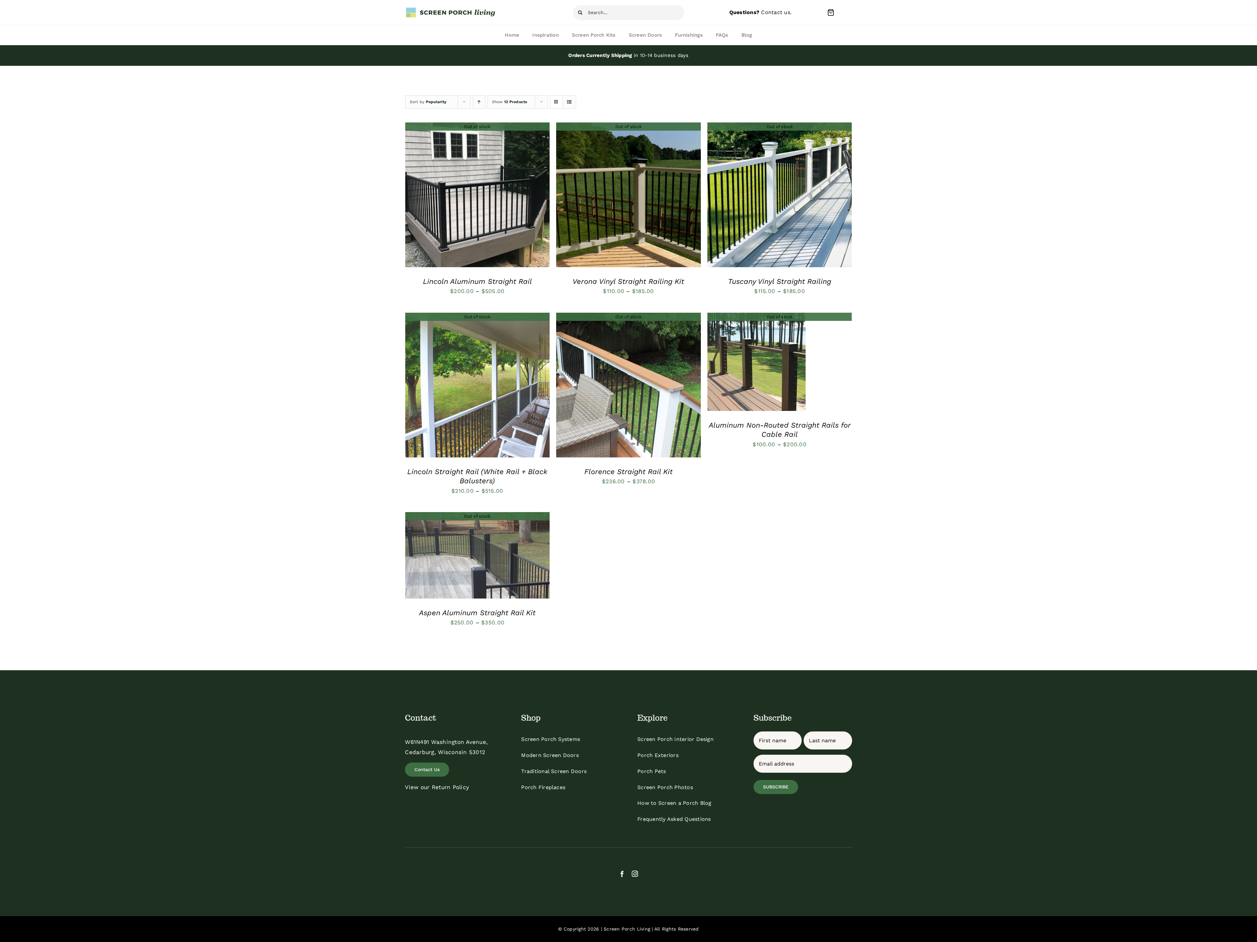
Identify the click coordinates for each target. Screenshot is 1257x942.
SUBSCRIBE (776, 786)
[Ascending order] (479, 102)
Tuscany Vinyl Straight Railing (779, 281)
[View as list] (569, 102)
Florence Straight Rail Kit (628, 472)
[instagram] (635, 874)
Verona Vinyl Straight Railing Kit (628, 281)
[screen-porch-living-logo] (451, 9)
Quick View (477, 196)
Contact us (775, 12)
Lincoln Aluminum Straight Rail (477, 281)
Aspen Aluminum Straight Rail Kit (477, 613)
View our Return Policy (437, 787)
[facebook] (622, 874)
